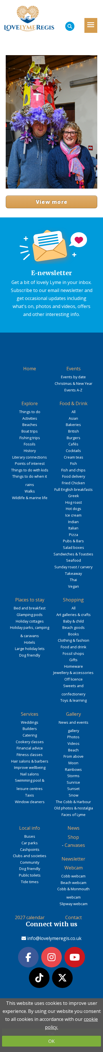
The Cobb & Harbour (73, 801)
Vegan (73, 586)
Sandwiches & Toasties (73, 554)
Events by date (73, 376)
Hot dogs (73, 508)
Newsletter (73, 859)
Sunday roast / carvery (73, 566)
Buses (29, 836)
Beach (73, 750)
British (73, 431)
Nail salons (29, 774)
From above (74, 756)
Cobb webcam (73, 876)
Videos (74, 743)
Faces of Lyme (74, 814)
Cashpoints (29, 849)
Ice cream (73, 515)
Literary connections (29, 457)
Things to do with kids (29, 470)
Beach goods (73, 627)
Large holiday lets (30, 648)
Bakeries (73, 424)
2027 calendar (30, 917)
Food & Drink (74, 403)
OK (51, 1041)
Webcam (73, 868)
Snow (73, 795)
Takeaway (73, 573)
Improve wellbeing (29, 767)
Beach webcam (73, 882)
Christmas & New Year (73, 383)
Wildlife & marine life (29, 497)
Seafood (73, 560)
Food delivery (73, 476)
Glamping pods (30, 614)
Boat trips (29, 431)
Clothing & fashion (73, 640)
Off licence (73, 679)
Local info (29, 828)
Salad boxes (73, 547)
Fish (73, 463)
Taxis (29, 795)
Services (29, 714)
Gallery (73, 714)
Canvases (75, 845)
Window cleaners (30, 801)
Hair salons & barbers (29, 761)
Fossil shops (73, 653)
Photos (73, 736)
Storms (73, 775)
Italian (73, 528)
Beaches (29, 424)
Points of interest (30, 463)
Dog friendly (29, 655)
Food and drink (73, 646)
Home (29, 368)
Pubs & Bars (73, 540)
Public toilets (30, 875)
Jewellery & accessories (73, 672)
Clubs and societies (29, 855)
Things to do (29, 411)
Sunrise (73, 782)
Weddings (29, 722)
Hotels (29, 642)
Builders (30, 728)
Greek (73, 495)
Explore (29, 403)
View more (52, 201)
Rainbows (73, 769)
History (30, 450)
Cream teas (73, 457)
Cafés (73, 444)
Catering (30, 735)
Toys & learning (73, 700)
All (74, 411)
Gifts (73, 659)
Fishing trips (29, 437)
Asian (73, 418)
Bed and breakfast (29, 608)
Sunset (73, 788)
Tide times (30, 881)
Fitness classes (30, 754)
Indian (73, 521)
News (74, 828)
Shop (73, 837)
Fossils (29, 444)
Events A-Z (73, 390)
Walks (30, 491)
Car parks (29, 842)
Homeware (73, 666)
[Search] (69, 26)
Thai (73, 579)
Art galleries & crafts (73, 614)
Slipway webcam (74, 903)
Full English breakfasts (73, 489)
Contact (73, 917)
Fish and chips (73, 470)
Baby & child (73, 621)
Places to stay (29, 600)
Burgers (73, 437)
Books (73, 634)
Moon (73, 762)
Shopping (73, 600)
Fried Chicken (73, 482)
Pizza (73, 534)
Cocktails (73, 450)
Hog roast (73, 502)
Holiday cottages (30, 621)
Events (73, 368)
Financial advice (30, 748)
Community (29, 862)
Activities (29, 418)
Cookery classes (30, 741)
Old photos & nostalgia (73, 808)
